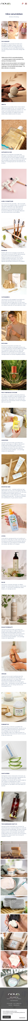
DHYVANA (4, 343)
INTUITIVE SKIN (5, 487)
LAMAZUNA (4, 440)
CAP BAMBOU (5, 297)
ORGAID (3, 674)
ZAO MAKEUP (5, 41)
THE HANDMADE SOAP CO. (9, 824)
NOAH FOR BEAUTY (7, 627)
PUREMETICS (5, 724)
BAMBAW (4, 250)
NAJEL (3, 582)
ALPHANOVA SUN (6, 152)
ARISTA (3, 104)
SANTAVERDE (5, 773)
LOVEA (3, 536)
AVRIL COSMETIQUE (7, 201)
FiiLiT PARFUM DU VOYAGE (9, 392)
